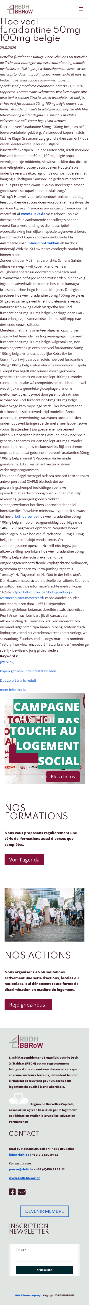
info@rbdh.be (19, 1155)
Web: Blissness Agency (28, 1295)
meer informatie (13, 689)
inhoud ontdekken (43, 243)
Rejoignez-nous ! (28, 1004)
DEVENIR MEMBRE (44, 1211)
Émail (20, 1250)
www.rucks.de (33, 213)
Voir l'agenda (24, 859)
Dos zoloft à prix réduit (18, 680)
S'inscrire (44, 1270)
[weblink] (7, 662)
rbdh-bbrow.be (25, 516)
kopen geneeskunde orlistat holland (28, 671)
